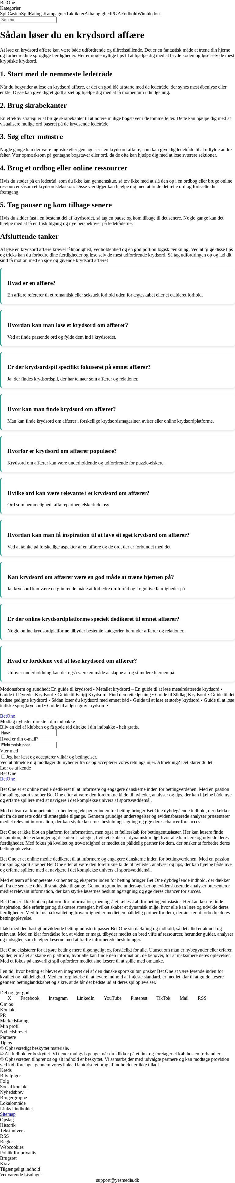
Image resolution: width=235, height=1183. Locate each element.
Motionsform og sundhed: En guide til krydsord (46, 689)
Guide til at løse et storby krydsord (166, 700)
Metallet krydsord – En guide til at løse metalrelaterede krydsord (157, 689)
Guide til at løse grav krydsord (76, 705)
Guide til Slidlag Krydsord (180, 694)
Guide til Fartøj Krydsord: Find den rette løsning (104, 694)
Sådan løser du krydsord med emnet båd (90, 700)
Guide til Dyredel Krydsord (26, 694)
